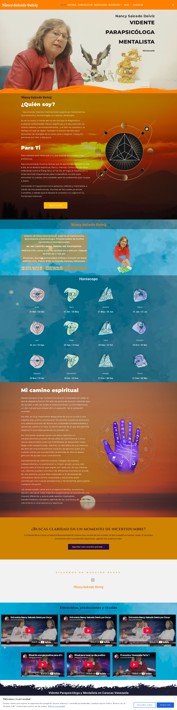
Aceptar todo (165, 705)
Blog (126, 5)
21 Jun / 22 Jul (140, 312)
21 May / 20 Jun (105, 312)
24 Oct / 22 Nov (140, 345)
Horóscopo (114, 5)
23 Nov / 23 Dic (37, 378)
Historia (72, 5)
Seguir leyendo (55, 205)
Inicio (63, 5)
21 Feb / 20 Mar (140, 378)
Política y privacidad (56, 706)
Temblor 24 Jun (85, 5)
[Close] (174, 697)
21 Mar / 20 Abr (37, 312)
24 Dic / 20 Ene (71, 378)
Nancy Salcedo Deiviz (20, 5)
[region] (88, 703)
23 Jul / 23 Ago (37, 345)
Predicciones (100, 5)
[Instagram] (173, 4)
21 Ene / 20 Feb (105, 378)
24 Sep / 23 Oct (105, 345)
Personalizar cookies (144, 705)
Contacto (138, 5)
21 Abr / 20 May (71, 312)
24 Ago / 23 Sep (71, 345)
